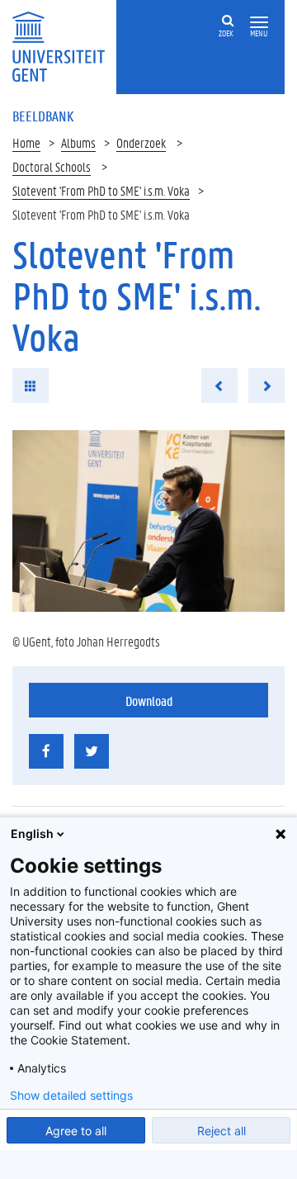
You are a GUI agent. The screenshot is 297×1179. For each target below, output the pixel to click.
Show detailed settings (71, 1095)
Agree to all (75, 1131)
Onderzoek (141, 142)
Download (148, 700)
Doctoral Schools (51, 166)
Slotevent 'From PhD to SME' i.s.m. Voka (101, 190)
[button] (259, 23)
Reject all (221, 1131)
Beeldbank (42, 115)
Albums (78, 142)
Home (26, 142)
